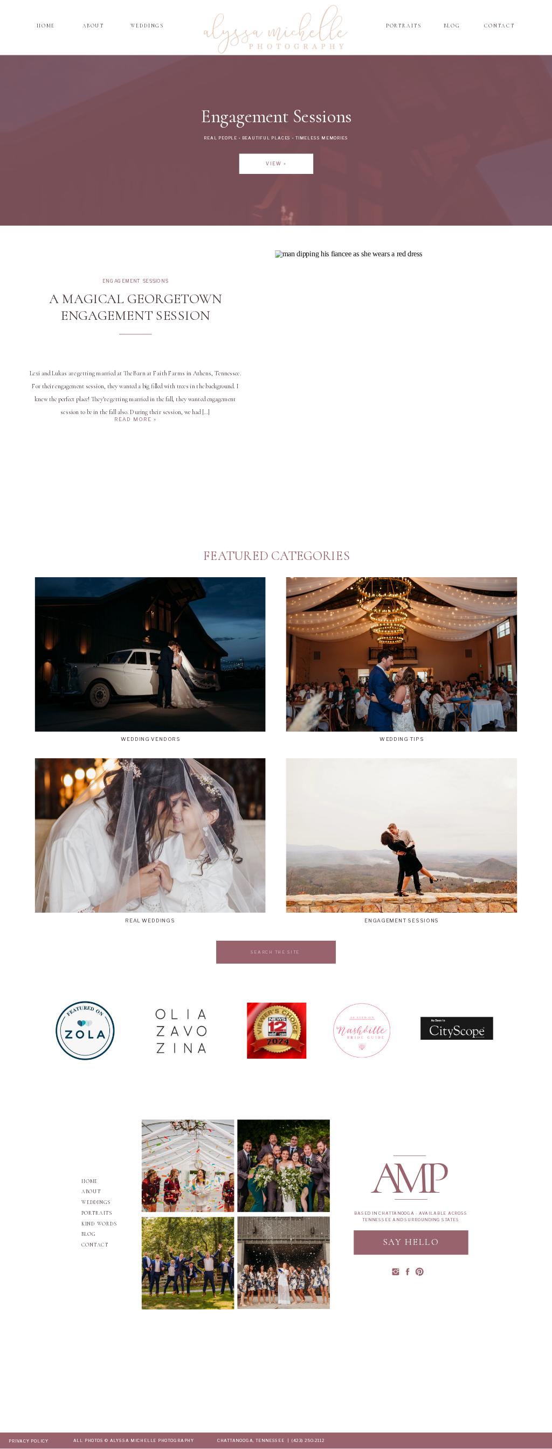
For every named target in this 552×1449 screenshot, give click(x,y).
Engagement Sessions (135, 280)
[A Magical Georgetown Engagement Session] (402, 340)
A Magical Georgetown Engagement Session (135, 307)
